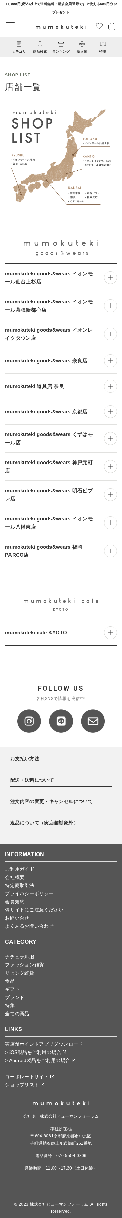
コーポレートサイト (27, 1076)
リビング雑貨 (19, 973)
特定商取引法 (19, 885)
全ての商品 (17, 1013)
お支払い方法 (24, 758)
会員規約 (14, 901)
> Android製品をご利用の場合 (38, 1060)
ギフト (12, 989)
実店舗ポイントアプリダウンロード (44, 1044)
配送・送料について (32, 780)
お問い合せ (17, 918)
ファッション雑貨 (24, 964)
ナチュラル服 (19, 956)
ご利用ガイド (19, 869)
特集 (10, 1005)
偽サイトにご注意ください (34, 909)
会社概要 (14, 877)
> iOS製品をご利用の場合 (34, 1052)
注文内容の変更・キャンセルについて (51, 801)
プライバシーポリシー (29, 893)
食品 (10, 981)
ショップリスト (23, 1084)
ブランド (14, 997)
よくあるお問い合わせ (29, 926)
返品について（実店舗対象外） (44, 822)
